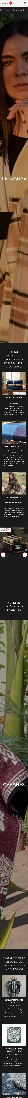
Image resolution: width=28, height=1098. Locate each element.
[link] (14, 561)
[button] (3, 554)
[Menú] (25, 3)
